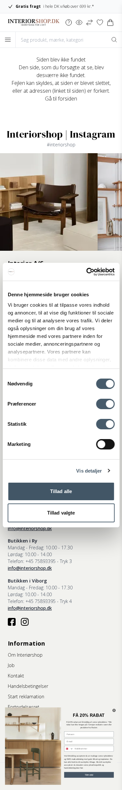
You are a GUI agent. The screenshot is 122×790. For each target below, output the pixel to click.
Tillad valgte (61, 513)
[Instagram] (25, 622)
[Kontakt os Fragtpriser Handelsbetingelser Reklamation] (69, 22)
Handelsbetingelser (28, 686)
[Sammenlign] (89, 22)
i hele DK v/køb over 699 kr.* (55, 6)
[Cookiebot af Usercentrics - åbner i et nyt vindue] (87, 272)
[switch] (105, 404)
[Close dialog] (114, 710)
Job (11, 665)
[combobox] (68, 749)
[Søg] (114, 39)
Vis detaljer (89, 471)
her (81, 768)
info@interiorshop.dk (30, 528)
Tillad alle (61, 491)
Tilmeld (89, 774)
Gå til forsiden (61, 98)
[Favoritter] (100, 22)
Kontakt (16, 676)
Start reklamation (26, 696)
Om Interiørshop (25, 655)
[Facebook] (12, 622)
